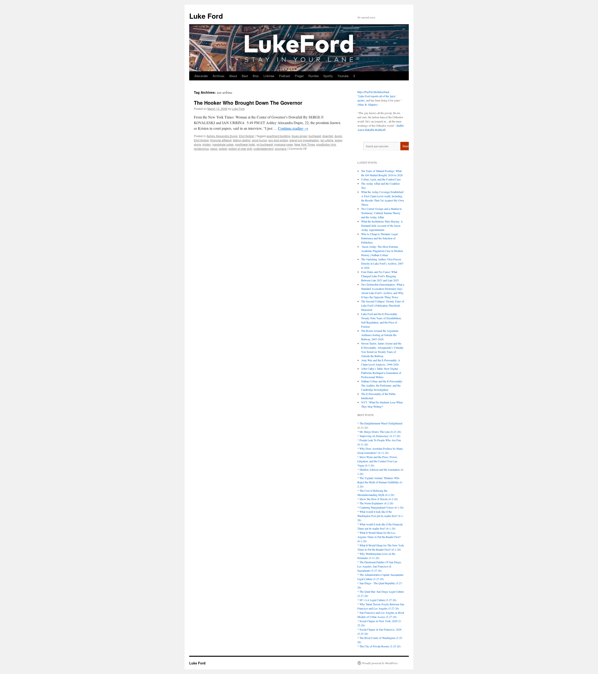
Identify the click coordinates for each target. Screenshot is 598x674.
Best (245, 76)
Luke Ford (206, 16)
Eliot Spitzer (246, 136)
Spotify (328, 76)
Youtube (343, 76)
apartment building (278, 136)
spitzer (223, 149)
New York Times (304, 144)
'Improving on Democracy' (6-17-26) (380, 436)
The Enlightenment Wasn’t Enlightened (381, 423)
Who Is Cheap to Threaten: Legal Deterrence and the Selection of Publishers (379, 238)
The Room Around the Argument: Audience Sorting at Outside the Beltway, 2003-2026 (380, 335)
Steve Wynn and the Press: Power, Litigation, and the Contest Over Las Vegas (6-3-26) (377, 461)
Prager (299, 76)
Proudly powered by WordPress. (380, 663)
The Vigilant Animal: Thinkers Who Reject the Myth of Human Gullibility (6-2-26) (380, 482)
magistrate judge (223, 144)
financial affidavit (220, 140)
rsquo (213, 149)
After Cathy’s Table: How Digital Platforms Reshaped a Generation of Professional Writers (381, 373)
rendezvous (201, 149)
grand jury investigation (304, 140)
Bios (256, 76)
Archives (218, 76)
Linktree (268, 76)
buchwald (315, 136)
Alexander (201, 76)
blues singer (299, 136)
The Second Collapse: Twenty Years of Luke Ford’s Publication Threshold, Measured (382, 305)
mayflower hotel (245, 144)
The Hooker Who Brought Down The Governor (248, 102)
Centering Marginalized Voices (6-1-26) (382, 507)
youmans (280, 149)
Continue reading (293, 128)
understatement (263, 149)
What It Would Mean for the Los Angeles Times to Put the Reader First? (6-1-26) (379, 537)
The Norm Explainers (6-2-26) (376, 503)
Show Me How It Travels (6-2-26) (379, 499)
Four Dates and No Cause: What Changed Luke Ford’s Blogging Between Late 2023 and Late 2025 (380, 276)
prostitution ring (326, 144)
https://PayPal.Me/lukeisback (373, 92)
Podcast (284, 76)
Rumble (313, 76)
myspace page (283, 144)
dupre (338, 136)
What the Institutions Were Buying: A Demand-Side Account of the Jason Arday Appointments (382, 225)
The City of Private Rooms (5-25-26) (380, 646)
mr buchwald (264, 144)
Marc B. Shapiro (367, 104)
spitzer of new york (240, 149)
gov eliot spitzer (278, 140)
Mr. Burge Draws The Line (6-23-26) (380, 432)
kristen (207, 144)
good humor (259, 140)
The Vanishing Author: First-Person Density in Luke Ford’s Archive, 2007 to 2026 (382, 263)
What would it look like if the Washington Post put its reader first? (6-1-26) (380, 516)
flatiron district (241, 140)
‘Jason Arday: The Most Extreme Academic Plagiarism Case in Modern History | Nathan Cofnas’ (382, 251)
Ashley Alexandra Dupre (222, 136)
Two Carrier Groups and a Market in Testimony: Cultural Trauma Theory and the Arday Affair (381, 213)
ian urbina (326, 140)
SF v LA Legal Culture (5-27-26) (378, 600)
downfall (327, 136)
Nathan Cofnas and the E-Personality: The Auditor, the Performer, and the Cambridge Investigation (382, 385)
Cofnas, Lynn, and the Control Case (381, 179)
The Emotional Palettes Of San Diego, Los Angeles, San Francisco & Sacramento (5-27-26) (379, 566)
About (233, 76)
